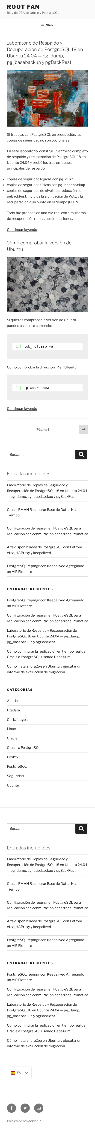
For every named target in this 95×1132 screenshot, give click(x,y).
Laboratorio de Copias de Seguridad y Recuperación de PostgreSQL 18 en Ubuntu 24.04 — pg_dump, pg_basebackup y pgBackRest (47, 491)
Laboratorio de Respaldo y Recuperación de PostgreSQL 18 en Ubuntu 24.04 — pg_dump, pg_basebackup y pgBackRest (43, 636)
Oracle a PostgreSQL (24, 748)
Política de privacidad (22, 1121)
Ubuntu (13, 785)
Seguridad (15, 776)
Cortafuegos (17, 720)
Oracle (12, 738)
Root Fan (23, 6)
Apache (13, 701)
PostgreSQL (17, 766)
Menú (50, 25)
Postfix (12, 757)
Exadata (13, 710)
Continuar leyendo (22, 230)
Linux (11, 729)
